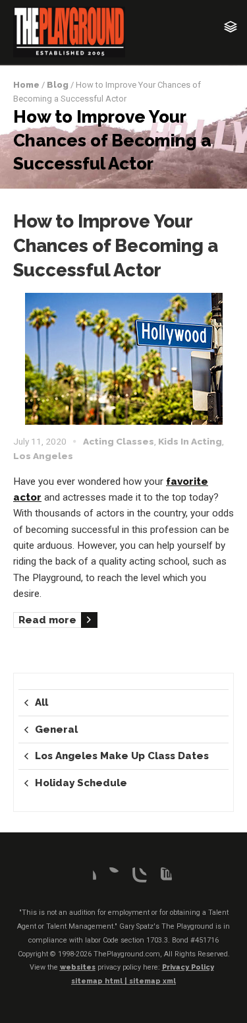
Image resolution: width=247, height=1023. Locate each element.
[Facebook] (85, 877)
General (56, 729)
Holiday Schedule (81, 783)
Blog (58, 85)
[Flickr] (110, 877)
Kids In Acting (190, 441)
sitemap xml (152, 981)
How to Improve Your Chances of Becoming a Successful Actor (115, 245)
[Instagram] (136, 877)
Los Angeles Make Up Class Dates (122, 756)
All (41, 702)
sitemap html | (100, 981)
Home (26, 85)
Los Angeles (43, 455)
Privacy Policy (188, 967)
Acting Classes (118, 441)
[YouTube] (161, 877)
